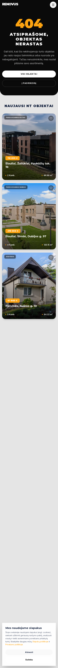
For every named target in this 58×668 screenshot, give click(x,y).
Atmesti (29, 652)
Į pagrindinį (29, 83)
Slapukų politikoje (40, 641)
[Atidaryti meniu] (53, 5)
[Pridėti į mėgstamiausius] (51, 118)
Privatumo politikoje (14, 644)
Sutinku (29, 660)
